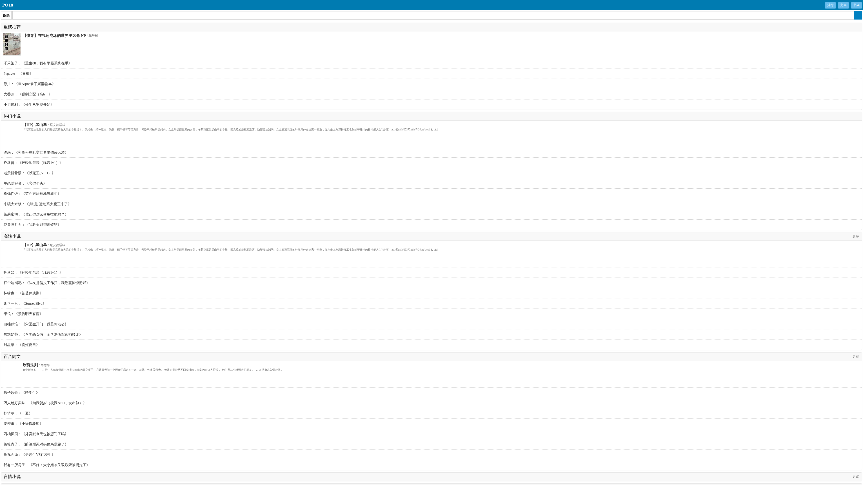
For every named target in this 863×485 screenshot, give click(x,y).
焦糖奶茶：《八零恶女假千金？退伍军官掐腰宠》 (43, 334)
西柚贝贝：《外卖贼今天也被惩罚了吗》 (36, 434)
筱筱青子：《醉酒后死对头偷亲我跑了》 (36, 444)
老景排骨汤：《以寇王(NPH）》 (29, 173)
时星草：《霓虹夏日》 (22, 345)
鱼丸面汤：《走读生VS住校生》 (29, 454)
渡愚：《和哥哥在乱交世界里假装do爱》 (36, 152)
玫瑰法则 (30, 365)
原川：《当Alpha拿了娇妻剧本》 (30, 84)
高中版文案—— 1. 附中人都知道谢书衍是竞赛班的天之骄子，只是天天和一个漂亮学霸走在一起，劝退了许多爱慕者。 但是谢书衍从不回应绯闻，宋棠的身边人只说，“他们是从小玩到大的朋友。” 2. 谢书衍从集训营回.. (152, 369)
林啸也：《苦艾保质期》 (23, 293)
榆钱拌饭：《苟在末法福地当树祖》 (32, 194)
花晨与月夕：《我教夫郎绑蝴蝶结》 (32, 225)
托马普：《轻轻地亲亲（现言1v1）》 (33, 163)
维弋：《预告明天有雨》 (23, 314)
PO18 (7, 4)
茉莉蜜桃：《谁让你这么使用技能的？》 (36, 214)
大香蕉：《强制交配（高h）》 (28, 94)
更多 (855, 236)
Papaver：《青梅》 (18, 73)
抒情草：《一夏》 (18, 413)
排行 (830, 5)
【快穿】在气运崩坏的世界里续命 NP (54, 35)
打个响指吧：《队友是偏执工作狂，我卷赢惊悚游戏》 (47, 283)
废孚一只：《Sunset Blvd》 (25, 303)
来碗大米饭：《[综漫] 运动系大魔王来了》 (37, 204)
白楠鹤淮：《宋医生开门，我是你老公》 (36, 324)
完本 (843, 5)
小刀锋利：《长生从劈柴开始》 (29, 104)
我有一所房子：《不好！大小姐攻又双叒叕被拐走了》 (47, 465)
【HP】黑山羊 (35, 125)
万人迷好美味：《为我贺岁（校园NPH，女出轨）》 (45, 403)
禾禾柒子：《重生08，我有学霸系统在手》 (38, 63)
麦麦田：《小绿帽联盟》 (23, 423)
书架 (856, 5)
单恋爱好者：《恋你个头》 (25, 183)
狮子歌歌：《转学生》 (22, 393)
